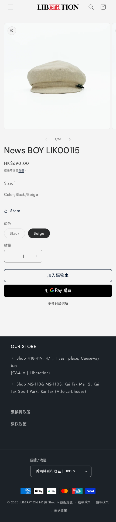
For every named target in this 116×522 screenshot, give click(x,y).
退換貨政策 (20, 412)
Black (16, 234)
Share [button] (15, 210)
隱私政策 (102, 502)
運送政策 (18, 424)
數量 (7, 245)
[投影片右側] (70, 139)
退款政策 (84, 502)
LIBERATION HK (32, 502)
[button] (11, 7)
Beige (39, 233)
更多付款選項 (58, 303)
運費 (21, 171)
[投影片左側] (46, 139)
